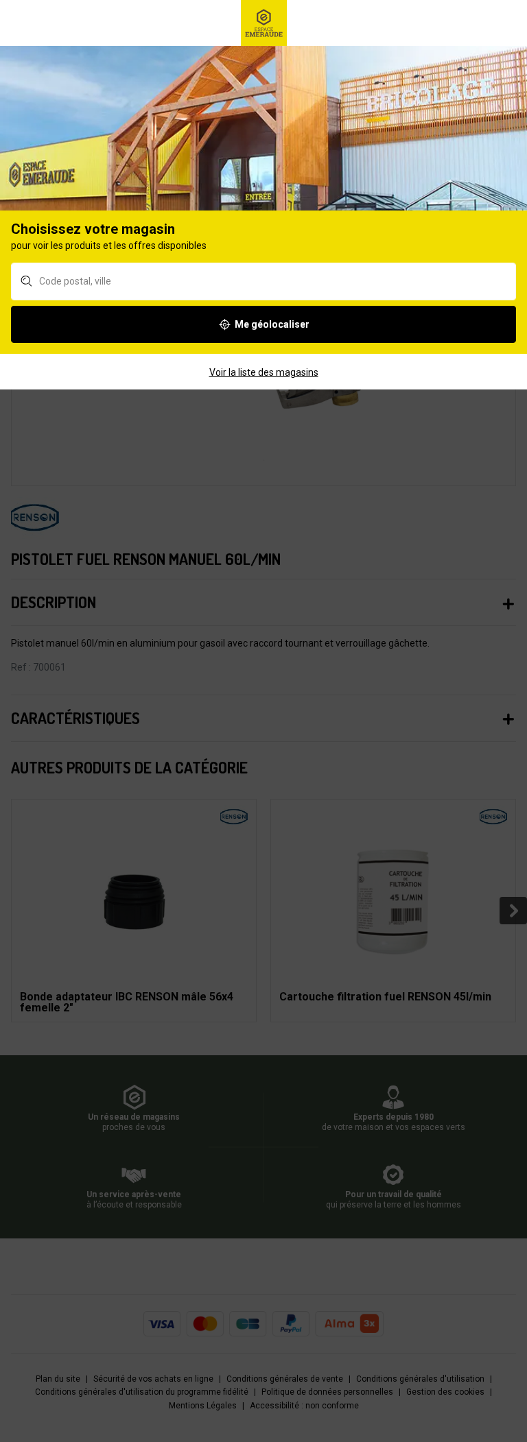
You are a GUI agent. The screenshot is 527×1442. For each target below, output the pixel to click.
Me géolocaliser (272, 324)
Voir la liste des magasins (263, 372)
